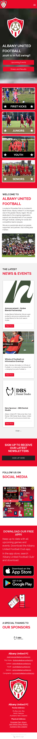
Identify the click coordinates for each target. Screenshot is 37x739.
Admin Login (19, 737)
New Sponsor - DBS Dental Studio (16, 409)
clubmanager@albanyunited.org (18, 657)
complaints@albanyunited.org (23, 673)
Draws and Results (18, 69)
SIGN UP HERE (18, 458)
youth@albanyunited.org (21, 667)
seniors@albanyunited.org (21, 670)
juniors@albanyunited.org (21, 664)
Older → (18, 431)
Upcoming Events (18, 62)
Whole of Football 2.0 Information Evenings (14, 360)
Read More (9, 326)
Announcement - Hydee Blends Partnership (15, 309)
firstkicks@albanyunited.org (23, 660)
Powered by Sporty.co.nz (18, 734)
